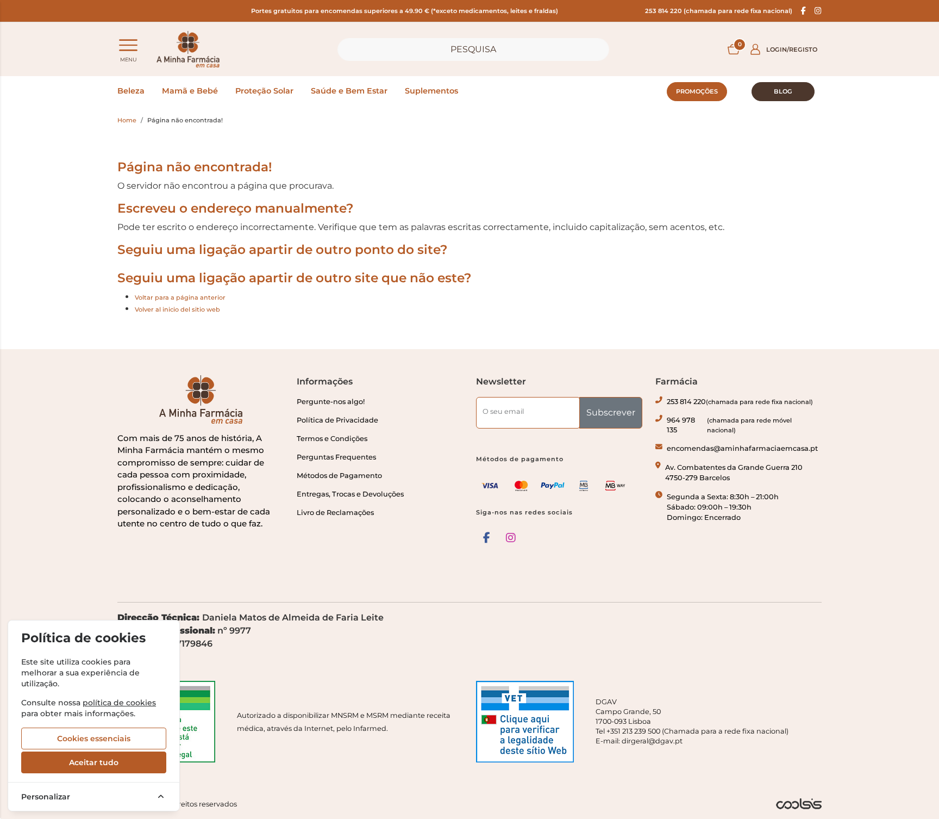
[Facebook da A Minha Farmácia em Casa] (486, 538)
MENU (128, 60)
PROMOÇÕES (697, 91)
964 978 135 (729, 425)
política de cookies (119, 703)
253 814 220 (740, 402)
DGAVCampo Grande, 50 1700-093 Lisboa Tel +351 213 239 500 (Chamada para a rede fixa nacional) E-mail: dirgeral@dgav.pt (692, 721)
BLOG (783, 91)
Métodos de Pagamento (339, 475)
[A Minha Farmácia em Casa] (188, 49)
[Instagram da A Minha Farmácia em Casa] (511, 538)
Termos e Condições (332, 439)
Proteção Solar (264, 91)
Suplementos (431, 91)
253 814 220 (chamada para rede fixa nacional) (718, 11)
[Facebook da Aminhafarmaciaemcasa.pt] (803, 11)
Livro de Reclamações (335, 512)
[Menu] (128, 45)
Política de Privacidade (337, 420)
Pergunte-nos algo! (331, 402)
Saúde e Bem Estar (349, 91)
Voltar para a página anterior (180, 297)
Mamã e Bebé (190, 91)
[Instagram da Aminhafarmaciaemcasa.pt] (818, 11)
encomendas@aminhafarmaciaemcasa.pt (742, 448)
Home (126, 120)
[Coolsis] (799, 803)
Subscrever (610, 412)
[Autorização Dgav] (529, 721)
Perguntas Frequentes (336, 457)
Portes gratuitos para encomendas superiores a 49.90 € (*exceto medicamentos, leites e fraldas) (404, 11)
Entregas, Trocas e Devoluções (350, 494)
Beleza (131, 91)
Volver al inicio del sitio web (177, 309)
